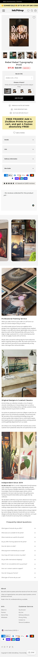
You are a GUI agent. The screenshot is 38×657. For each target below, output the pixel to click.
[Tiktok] (10, 647)
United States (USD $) (10, 630)
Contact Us (22, 620)
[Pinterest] (7, 647)
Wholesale (4, 617)
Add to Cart (19, 98)
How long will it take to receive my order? (13, 555)
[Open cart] (35, 11)
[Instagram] (4, 647)
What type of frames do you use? (11, 577)
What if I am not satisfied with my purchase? (14, 564)
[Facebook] (2, 647)
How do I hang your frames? (9, 573)
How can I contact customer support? (12, 568)
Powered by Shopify (25, 653)
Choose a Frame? (19, 82)
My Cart (21, 612)
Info (5, 149)
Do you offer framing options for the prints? (14, 541)
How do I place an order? (8, 546)
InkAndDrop (15, 653)
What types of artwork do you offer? (11, 528)
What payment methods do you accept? (13, 550)
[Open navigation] (5, 10)
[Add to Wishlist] (34, 17)
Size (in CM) (18, 74)
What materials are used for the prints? (12, 537)
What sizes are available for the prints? (12, 533)
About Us (3, 610)
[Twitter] (12, 647)
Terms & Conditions (24, 622)
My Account (22, 610)
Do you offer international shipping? (11, 559)
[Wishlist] (28, 11)
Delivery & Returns (24, 615)
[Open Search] (32, 11)
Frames (3, 612)
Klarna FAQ (4, 615)
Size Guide (7, 168)
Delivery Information (10, 159)
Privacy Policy (23, 617)
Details (6, 139)
